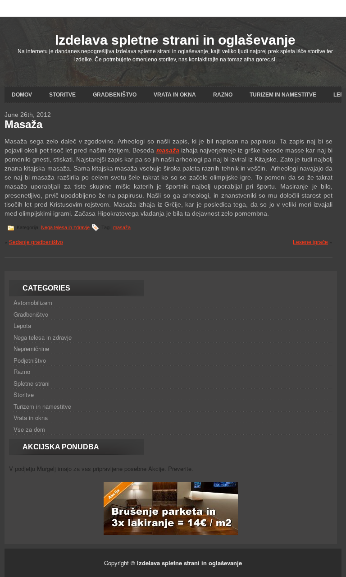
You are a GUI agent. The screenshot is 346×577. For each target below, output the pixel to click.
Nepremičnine (31, 348)
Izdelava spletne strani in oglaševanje (175, 39)
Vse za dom (29, 429)
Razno (222, 95)
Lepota (22, 325)
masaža (122, 227)
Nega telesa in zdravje (65, 227)
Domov (22, 95)
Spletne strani (32, 383)
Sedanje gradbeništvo (36, 241)
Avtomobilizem (33, 302)
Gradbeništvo (115, 95)
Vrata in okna (175, 95)
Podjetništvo (30, 360)
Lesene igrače (310, 241)
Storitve (62, 95)
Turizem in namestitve (283, 95)
